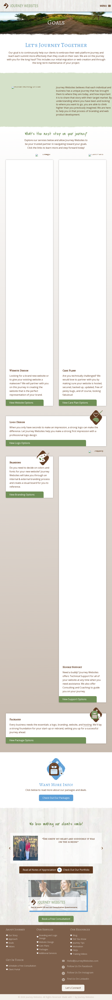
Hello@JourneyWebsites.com (82, 960)
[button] (56, 798)
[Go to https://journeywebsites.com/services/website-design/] (29, 276)
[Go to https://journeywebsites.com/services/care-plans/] (83, 276)
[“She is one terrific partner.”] (25, 848)
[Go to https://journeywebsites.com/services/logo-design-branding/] (56, 424)
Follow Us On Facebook (79, 966)
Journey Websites (86, 997)
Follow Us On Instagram (80, 972)
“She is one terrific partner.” (68, 839)
